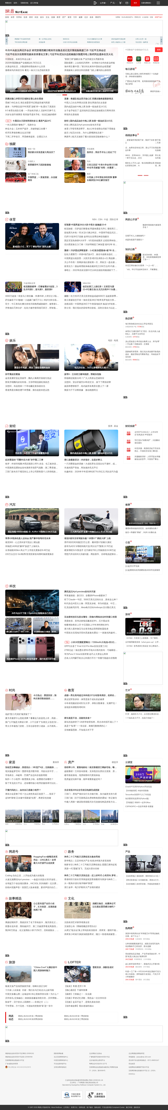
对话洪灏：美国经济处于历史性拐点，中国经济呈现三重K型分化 (147, 449)
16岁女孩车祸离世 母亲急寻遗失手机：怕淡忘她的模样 (30, 114)
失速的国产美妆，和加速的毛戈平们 (81, 468)
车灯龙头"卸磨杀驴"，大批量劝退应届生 (147, 441)
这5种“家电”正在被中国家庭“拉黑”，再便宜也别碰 (28, 798)
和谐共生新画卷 (71, 114)
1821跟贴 (146, 980)
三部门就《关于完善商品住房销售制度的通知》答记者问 (90, 798)
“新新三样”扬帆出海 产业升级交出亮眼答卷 (84, 59)
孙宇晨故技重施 (12, 374)
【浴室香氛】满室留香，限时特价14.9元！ (142, 876)
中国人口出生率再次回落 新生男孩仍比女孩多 (85, 103)
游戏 (127, 614)
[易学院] (134, 91)
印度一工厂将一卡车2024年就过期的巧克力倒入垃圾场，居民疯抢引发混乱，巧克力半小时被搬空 (143, 974)
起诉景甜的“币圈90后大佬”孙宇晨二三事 (24, 460)
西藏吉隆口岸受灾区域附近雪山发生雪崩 (24, 99)
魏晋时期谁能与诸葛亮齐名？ (152, 226)
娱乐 (42, 17)
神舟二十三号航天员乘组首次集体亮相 (82, 857)
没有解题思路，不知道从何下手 (79, 730)
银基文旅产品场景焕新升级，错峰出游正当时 (26, 986)
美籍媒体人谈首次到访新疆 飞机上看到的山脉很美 (87, 70)
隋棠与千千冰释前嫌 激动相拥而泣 (81, 390)
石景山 (66, 824)
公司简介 (66, 1107)
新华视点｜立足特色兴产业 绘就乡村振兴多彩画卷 (87, 861)
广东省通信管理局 (11, 1064)
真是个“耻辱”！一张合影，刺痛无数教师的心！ (86, 726)
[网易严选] (112, 3)
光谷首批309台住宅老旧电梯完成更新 (81, 790)
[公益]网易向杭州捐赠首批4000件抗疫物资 (142, 570)
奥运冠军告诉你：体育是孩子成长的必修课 (84, 699)
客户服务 (90, 1107)
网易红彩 (138, 17)
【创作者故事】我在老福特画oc (79, 1006)
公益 (127, 542)
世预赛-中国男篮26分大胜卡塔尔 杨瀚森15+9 (85, 225)
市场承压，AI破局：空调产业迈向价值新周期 (26, 775)
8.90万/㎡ (19, 824)
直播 (53, 17)
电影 (110, 340)
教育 (58, 17)
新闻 (7, 17)
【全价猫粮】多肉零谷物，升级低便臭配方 (142, 884)
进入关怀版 (34, 3)
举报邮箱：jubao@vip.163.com (140, 1057)
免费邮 (118, 17)
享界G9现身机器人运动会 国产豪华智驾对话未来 (28, 538)
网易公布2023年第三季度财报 (76, 1019)
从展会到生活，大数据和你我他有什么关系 (25, 66)
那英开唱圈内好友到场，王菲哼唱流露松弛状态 (27, 382)
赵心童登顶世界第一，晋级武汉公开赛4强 (142, 964)
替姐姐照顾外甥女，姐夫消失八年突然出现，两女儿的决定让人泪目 (141, 164)
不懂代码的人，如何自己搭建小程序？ (23, 790)
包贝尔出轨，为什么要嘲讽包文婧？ (87, 133)
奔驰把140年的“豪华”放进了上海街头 (22, 546)
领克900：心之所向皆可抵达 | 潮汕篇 (22, 542)
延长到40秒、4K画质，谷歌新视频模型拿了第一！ (152, 257)
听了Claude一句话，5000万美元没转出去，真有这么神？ (91, 599)
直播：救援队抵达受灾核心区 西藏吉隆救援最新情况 (88, 99)
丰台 (25, 824)
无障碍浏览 (24, 3)
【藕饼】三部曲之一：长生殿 (78, 994)
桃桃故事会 (131, 135)
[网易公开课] (103, 3)
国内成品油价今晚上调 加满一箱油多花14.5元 (85, 106)
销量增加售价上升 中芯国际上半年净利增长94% (86, 625)
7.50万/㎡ (37, 824)
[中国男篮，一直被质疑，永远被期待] (15, 177)
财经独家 (130, 426)
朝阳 (6, 824)
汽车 (75, 17)
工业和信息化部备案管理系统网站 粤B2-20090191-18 (84, 1080)
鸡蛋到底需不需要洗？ (134, 240)
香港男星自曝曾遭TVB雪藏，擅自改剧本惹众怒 (27, 390)
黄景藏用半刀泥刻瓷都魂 (39, 165)
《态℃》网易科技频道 (46, 42)
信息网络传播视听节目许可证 (139, 1067)
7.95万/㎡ (78, 824)
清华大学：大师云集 (70, 39)
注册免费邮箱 (146, 3)
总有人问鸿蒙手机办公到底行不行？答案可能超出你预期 (90, 658)
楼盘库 (115, 762)
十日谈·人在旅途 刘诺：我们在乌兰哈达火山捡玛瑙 (29, 990)
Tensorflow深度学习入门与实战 (138, 794)
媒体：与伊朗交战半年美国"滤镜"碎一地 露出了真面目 (30, 106)
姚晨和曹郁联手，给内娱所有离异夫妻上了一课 (86, 386)
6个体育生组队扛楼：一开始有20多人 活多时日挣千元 (30, 110)
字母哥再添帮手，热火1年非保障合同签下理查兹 (92, 129)
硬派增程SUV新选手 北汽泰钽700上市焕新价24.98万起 (90, 550)
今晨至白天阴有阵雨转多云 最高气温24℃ (32, 121)
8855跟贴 (146, 939)
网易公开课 (131, 219)
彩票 (25, 17)
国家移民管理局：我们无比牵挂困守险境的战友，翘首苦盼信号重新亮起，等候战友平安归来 (142, 354)
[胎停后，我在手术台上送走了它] (74, 152)
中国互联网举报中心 (61, 1060)
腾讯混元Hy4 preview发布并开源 (85, 125)
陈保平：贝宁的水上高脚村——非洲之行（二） (27, 1002)
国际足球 (114, 219)
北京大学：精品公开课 (47, 39)
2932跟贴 (148, 949)
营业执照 (132, 1064)
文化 (47, 17)
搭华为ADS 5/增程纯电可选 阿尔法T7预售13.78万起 (88, 546)
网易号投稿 (154, 91)
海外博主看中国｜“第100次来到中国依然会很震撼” (87, 66)
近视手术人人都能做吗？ (135, 236)
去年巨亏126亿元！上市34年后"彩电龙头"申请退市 (146, 433)
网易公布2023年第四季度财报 (30, 1019)
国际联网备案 (58, 1053)
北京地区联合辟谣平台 (97, 1060)
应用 (15, 3)
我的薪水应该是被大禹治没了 (41, 152)
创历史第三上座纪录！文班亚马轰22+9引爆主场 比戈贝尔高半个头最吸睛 (100, 288)
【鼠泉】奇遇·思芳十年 (75, 986)
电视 (116, 340)
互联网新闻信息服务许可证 (14, 1060)
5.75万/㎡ (96, 824)
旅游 (12, 962)
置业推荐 (138, 39)
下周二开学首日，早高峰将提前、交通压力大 (26, 137)
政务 (91, 17)
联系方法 (74, 1107)
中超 (106, 219)
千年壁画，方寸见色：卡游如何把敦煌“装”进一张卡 (29, 1006)
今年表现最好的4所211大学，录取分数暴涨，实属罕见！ (90, 703)
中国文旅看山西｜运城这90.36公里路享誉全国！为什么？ (32, 994)
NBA (94, 219)
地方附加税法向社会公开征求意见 (139, 324)
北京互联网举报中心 (61, 1057)
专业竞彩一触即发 (69, 42)
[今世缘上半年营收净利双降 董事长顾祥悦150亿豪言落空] (74, 177)
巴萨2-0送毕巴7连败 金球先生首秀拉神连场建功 (86, 236)
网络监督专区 (154, 10)
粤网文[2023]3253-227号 (98, 1064)
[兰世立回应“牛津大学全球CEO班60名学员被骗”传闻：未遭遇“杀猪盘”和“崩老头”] (74, 165)
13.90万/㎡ (114, 824)
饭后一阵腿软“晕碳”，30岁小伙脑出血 (140, 532)
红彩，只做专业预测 (118, 42)
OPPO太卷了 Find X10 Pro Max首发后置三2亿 (86, 646)
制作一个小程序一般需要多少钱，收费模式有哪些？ (29, 779)
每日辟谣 (130, 69)
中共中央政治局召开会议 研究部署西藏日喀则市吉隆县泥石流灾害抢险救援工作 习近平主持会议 (55, 50)
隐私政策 (97, 1107)
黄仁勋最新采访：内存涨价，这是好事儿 (83, 460)
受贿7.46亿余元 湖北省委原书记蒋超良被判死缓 (27, 103)
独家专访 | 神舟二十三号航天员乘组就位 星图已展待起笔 (90, 864)
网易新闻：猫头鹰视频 (22, 39)
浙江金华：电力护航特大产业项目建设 (82, 887)
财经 (31, 17)
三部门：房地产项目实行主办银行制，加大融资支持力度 (90, 794)
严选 (127, 851)
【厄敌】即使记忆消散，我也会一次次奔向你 (85, 998)
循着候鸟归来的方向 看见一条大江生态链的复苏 (27, 70)
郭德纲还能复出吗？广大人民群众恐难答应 (84, 378)
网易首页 (8, 3)
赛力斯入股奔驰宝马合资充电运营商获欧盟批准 (86, 629)
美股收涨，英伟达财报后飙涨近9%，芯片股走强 (86, 621)
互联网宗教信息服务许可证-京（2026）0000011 (142, 1072)
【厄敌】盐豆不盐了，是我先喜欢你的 (82, 1002)
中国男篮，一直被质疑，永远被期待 (42, 178)
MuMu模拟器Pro (127, 17)
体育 (12, 17)
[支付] (120, 3)
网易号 (98, 17)
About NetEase (56, 1107)
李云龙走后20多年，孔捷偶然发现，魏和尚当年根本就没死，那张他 (143, 156)
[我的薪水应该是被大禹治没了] (15, 152)
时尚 (12, 690)
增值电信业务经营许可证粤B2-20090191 (19, 1053)
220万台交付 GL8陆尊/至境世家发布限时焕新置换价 (29, 554)
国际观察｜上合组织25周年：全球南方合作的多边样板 (89, 63)
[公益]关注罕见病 (132, 566)
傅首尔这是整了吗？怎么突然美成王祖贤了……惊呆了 (30, 794)
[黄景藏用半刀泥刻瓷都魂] (15, 165)
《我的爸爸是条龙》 (94, 42)
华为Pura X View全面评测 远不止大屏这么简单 (86, 654)
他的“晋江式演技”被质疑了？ (18, 714)
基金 (116, 426)
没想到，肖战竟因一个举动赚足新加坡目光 (25, 386)
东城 (102, 824)
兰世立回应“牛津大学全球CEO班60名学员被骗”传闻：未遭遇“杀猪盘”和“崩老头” (102, 166)
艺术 (127, 690)
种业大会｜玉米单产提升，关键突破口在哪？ (26, 129)
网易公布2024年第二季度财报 (30, 1016)
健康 (80, 17)
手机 (67, 642)
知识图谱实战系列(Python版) (137, 798)
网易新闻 (16, 10)
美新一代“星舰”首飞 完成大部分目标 (81, 868)
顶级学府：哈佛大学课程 (120, 39)
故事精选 (15, 898)
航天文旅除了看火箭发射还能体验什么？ (91, 137)
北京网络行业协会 (95, 1053)
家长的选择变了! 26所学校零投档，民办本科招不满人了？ (91, 722)
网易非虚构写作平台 (142, 42)
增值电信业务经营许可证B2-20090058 (18, 1057)
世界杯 (19, 17)
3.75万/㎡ (55, 824)
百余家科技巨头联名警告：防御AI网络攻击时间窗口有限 (90, 617)
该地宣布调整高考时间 (74, 707)
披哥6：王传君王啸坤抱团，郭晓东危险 (82, 374)
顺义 (43, 824)
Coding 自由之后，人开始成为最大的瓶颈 (24, 875)
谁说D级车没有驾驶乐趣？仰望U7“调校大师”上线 (87, 538)
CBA (100, 219)
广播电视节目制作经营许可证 (99, 1057)
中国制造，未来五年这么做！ (19, 59)
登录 (135, 3)
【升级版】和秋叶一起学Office (137, 802)
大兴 (84, 824)
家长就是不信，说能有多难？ (78, 718)
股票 (110, 426)
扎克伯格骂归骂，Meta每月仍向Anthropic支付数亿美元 (90, 607)
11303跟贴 (147, 959)
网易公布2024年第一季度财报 (76, 1016)
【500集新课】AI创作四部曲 (137, 791)
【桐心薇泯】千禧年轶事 (75, 990)
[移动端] (95, 3)
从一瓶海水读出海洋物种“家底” (78, 883)
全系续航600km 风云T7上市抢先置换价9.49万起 (27, 550)
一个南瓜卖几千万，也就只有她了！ (140, 718)
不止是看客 (91, 39)
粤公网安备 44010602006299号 (19, 1067)
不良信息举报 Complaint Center (113, 1107)
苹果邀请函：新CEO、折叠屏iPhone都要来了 (85, 595)
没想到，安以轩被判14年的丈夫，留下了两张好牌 (87, 382)
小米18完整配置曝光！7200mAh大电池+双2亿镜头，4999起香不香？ (94, 642)
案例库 (56, 762)
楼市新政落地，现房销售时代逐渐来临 (82, 775)
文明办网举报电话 (60, 1067)
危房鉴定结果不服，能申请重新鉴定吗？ (83, 779)
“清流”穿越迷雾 (20, 42)
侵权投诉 (137, 1107)
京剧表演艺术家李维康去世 (77, 922)
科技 (36, 17)
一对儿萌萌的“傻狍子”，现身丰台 (20, 125)
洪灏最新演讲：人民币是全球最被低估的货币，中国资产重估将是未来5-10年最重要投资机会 (147, 457)
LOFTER (74, 962)
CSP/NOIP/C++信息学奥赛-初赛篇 (139, 806)
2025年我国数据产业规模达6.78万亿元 (23, 63)
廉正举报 (129, 1107)
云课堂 (128, 762)
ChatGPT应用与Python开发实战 (138, 787)
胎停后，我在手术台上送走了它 (101, 152)
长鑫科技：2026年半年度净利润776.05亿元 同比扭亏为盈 (91, 471)
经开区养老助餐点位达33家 (18, 133)
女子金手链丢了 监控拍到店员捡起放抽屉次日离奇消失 (89, 110)
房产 (64, 17)
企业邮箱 (145, 17)
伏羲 (151, 17)
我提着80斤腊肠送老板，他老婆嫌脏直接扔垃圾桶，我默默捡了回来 (143, 149)
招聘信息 (82, 1107)
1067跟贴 (146, 967)
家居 (69, 17)
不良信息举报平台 (60, 1064)
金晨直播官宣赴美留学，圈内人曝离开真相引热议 (28, 378)
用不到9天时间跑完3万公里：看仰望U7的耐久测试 (87, 542)
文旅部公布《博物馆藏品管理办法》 (81, 926)
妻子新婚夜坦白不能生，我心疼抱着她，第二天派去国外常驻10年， (142, 141)
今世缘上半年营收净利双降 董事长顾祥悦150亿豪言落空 (102, 178)
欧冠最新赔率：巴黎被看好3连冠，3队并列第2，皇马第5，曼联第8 (40, 288)
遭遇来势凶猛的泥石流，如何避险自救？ (141, 528)
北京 (86, 17)
